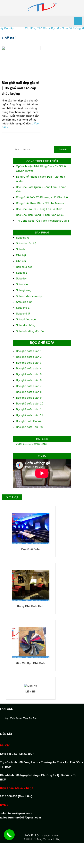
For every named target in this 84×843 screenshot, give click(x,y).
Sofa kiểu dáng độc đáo (30, 331)
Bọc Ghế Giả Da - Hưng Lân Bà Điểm (39, 209)
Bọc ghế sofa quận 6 (29, 380)
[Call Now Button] (9, 834)
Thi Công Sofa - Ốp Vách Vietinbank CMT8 (42, 220)
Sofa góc (21, 272)
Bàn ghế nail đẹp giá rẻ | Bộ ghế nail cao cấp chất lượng (20, 88)
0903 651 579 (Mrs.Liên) (31, 443)
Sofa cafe (22, 284)
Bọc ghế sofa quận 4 (29, 368)
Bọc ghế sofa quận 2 (29, 356)
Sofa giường (23, 290)
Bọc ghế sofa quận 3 (29, 362)
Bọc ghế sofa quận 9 (29, 397)
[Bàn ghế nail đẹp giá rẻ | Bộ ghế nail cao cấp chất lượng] (21, 62)
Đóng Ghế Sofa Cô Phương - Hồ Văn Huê (42, 197)
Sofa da (21, 249)
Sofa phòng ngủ (26, 319)
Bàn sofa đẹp (24, 266)
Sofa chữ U (23, 313)
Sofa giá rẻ (22, 237)
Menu (78, 21)
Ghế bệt (21, 255)
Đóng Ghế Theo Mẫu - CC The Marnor (40, 203)
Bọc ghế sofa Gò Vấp (29, 421)
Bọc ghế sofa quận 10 (29, 403)
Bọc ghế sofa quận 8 (29, 391)
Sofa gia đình (24, 301)
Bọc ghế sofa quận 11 (29, 409)
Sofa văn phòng (26, 325)
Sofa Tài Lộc (32, 835)
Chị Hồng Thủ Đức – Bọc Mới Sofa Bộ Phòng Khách (50, 28)
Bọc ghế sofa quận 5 (29, 374)
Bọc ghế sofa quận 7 (29, 386)
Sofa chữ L (22, 307)
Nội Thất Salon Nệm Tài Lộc (21, 718)
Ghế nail (21, 261)
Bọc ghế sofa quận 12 (29, 415)
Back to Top (53, 839)
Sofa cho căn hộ (26, 243)
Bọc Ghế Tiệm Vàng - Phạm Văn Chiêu (40, 214)
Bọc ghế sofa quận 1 (29, 350)
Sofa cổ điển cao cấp (29, 296)
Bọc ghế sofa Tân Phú (30, 426)
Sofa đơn (21, 278)
